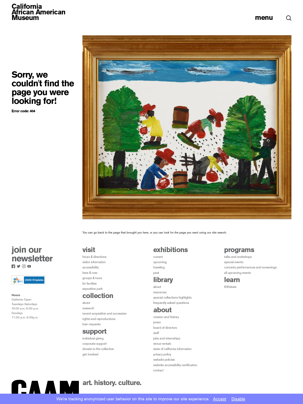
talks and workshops (238, 257)
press (157, 322)
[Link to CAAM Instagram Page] (24, 265)
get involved (90, 354)
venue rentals (162, 343)
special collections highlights (172, 297)
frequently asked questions (171, 303)
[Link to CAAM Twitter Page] (19, 265)
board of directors (165, 327)
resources (160, 292)
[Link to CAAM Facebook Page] (14, 265)
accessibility (90, 267)
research (88, 308)
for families (89, 283)
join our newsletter (32, 254)
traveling (159, 267)
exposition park (92, 288)
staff (156, 333)
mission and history (166, 317)
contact (158, 370)
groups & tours (92, 278)
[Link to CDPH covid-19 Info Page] (28, 280)
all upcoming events (237, 273)
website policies (164, 359)
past (156, 273)
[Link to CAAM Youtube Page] (30, 265)
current (158, 257)
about (86, 303)
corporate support (94, 343)
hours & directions (94, 257)
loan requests (91, 324)
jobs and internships (166, 338)
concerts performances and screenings (250, 267)
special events (233, 262)
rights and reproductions (98, 319)
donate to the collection (98, 349)
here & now (89, 273)
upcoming (160, 262)
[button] (288, 16)
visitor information (94, 262)
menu (264, 17)
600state (230, 287)
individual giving (93, 338)
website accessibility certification (175, 365)
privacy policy (162, 354)
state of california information (172, 349)
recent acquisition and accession (104, 313)
